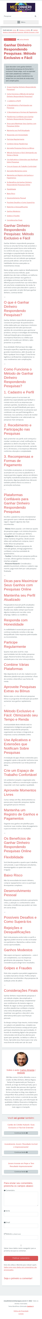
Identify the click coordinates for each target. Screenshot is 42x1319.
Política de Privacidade (21, 1311)
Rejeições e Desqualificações (17, 207)
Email (7, 1222)
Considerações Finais (14, 220)
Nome (7, 1211)
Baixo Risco (11, 193)
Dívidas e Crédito (10, 39)
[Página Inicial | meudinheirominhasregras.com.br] (21, 7)
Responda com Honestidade (17, 135)
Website (21, 1073)
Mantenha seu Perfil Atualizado (18, 130)
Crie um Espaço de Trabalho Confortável (21, 166)
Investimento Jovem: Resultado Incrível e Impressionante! (21, 1145)
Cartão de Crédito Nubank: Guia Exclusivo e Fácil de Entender (21, 1126)
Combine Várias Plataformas (17, 144)
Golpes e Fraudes (13, 216)
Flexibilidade (11, 189)
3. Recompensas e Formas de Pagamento (22, 112)
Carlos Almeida (24, 39)
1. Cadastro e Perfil (14, 101)
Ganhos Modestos (13, 211)
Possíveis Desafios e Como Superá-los (21, 202)
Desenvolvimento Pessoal (16, 198)
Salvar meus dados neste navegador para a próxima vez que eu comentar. (20, 1249)
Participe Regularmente (15, 139)
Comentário (10, 1190)
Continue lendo (20, 1133)
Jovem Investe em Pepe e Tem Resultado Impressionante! (21, 1164)
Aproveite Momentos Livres (17, 171)
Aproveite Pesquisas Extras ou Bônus (20, 148)
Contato (21, 1314)
